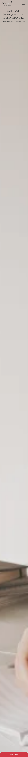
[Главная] (7, 3)
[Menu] (23, 3)
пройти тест (14, 754)
